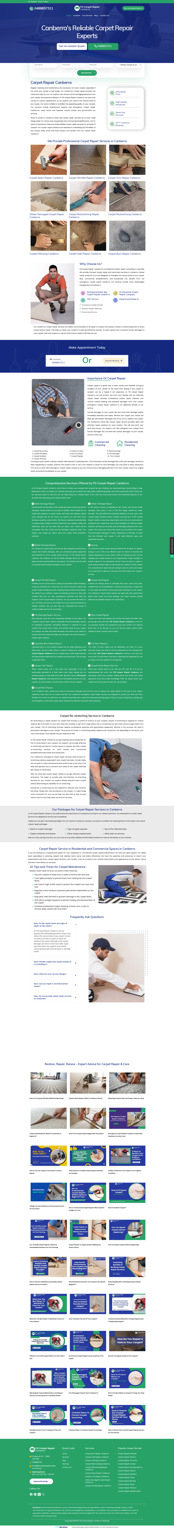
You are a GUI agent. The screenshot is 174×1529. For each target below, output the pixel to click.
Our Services (87, 15)
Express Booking (41, 1481)
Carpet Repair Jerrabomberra (130, 1467)
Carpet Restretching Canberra (97, 1464)
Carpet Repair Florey (126, 1477)
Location (76, 15)
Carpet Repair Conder (127, 1464)
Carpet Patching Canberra (96, 1460)
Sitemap (65, 1464)
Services (65, 1457)
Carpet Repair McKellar (127, 1453)
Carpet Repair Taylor (126, 1484)
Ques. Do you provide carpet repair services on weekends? (52, 997)
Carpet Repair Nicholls (127, 1481)
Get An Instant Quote (132, 8)
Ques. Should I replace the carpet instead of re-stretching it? (52, 963)
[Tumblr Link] (39, 1494)
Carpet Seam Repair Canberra (97, 1473)
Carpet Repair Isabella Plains (129, 1491)
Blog (96, 15)
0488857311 (43, 8)
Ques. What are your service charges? (50, 974)
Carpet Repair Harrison (127, 1488)
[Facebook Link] (31, 1494)
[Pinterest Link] (35, 1494)
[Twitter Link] (43, 1494)
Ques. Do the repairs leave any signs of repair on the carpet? (50, 924)
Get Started (86, 73)
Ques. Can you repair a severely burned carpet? (50, 985)
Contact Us (104, 15)
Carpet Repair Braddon (127, 1474)
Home (68, 15)
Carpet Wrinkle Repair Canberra (98, 1486)
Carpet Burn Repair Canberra (97, 1453)
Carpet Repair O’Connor (127, 1460)
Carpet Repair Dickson (127, 1457)
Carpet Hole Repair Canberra (97, 1457)
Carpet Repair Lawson (127, 1471)
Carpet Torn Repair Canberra (97, 1476)
